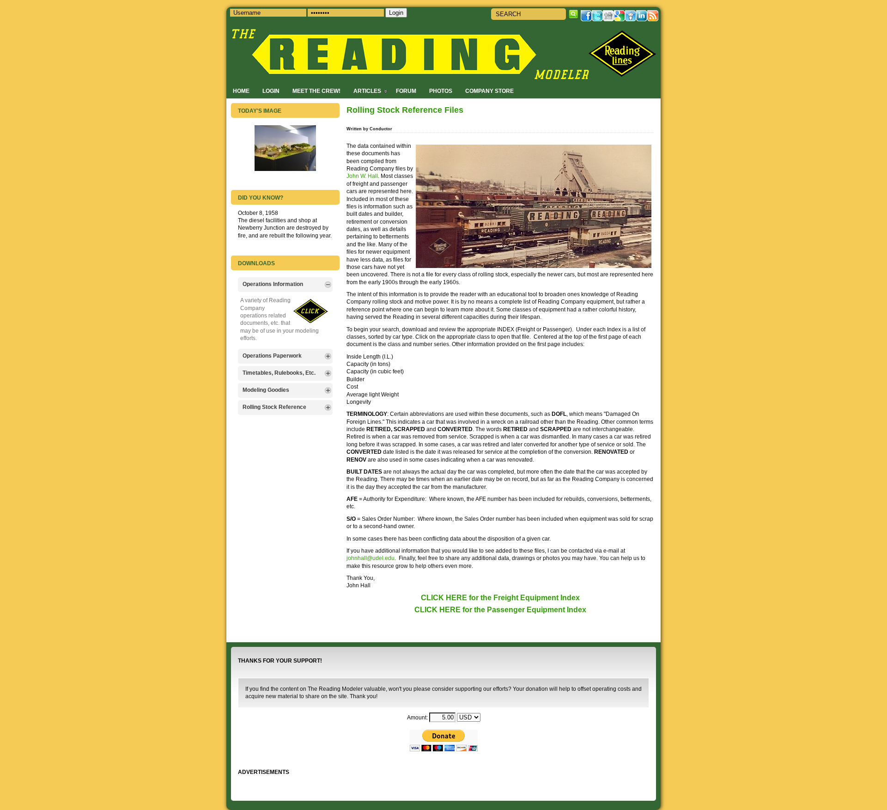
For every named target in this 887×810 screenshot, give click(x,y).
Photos (440, 91)
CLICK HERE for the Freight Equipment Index (500, 598)
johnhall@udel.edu (370, 558)
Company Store (489, 91)
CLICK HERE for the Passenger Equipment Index (500, 610)
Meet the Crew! (316, 91)
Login (270, 91)
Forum (406, 91)
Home (241, 91)
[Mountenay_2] (285, 169)
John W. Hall (362, 176)
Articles (367, 91)
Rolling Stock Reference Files (404, 110)
